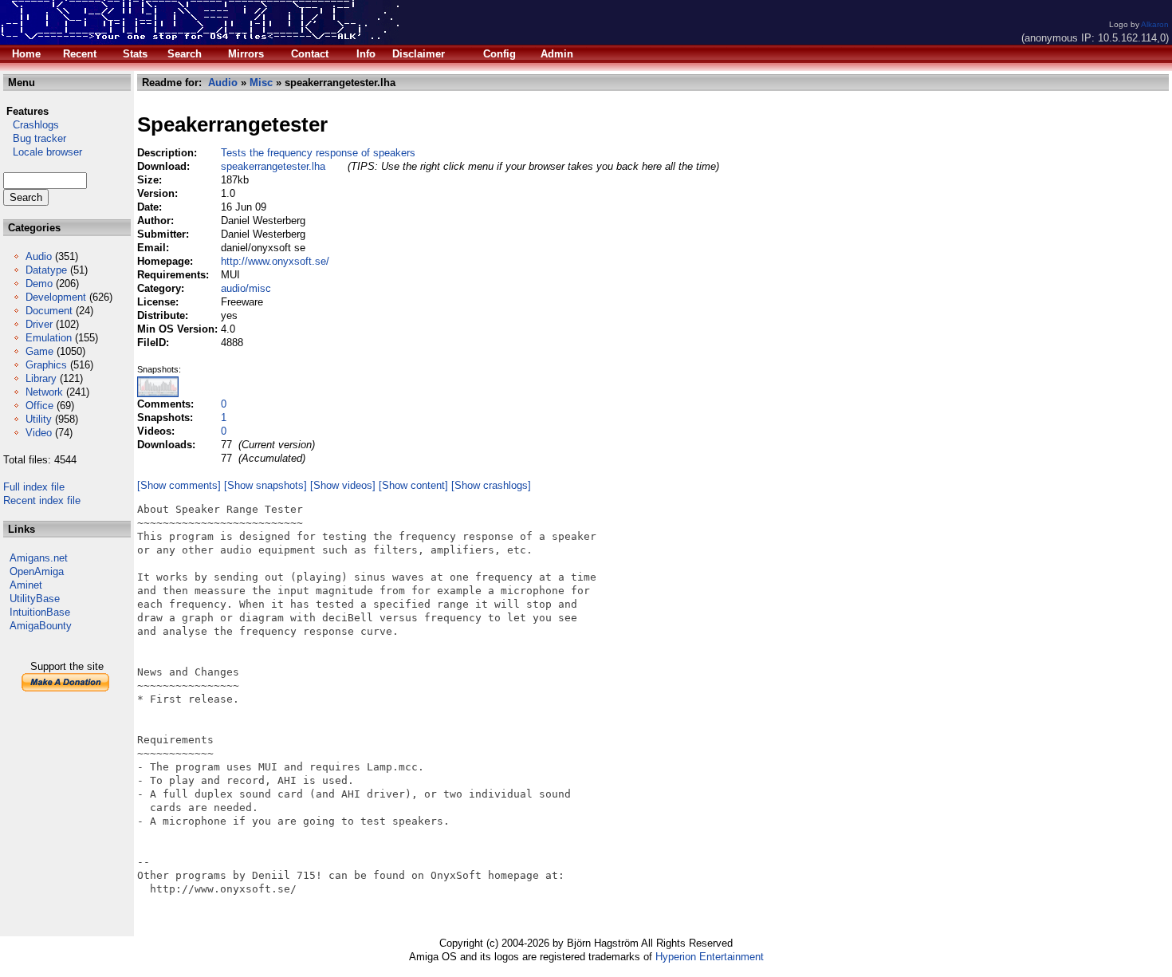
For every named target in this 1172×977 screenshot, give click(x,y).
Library (41, 378)
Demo (39, 284)
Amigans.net (39, 558)
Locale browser (42, 152)
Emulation (49, 338)
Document (49, 311)
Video (39, 433)
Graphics (46, 365)
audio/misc (246, 288)
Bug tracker (34, 138)
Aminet (26, 585)
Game (39, 351)
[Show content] (413, 485)
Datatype (46, 270)
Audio (39, 256)
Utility (39, 419)
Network (44, 392)
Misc (261, 83)
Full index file (34, 487)
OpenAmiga (37, 571)
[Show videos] (343, 485)
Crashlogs (31, 125)
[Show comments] (179, 485)
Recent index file (42, 500)
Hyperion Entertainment (709, 957)
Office (39, 406)
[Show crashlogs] (491, 485)
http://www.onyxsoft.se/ (275, 261)
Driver (39, 324)
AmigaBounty (41, 626)
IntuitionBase (40, 612)
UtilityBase (35, 599)
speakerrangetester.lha (273, 166)
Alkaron (1155, 24)
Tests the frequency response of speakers (318, 153)
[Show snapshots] (265, 485)
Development (56, 297)
